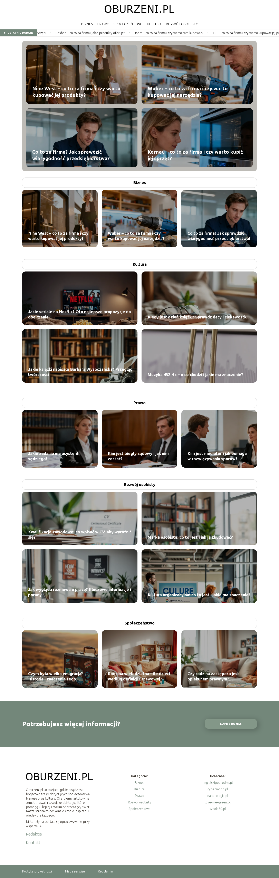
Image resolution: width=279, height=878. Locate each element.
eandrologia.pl (217, 796)
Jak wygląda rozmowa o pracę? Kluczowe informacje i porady (79, 592)
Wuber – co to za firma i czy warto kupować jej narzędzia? (188, 92)
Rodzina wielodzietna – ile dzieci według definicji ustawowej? (139, 676)
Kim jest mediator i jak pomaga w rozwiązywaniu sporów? (217, 456)
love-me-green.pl (218, 802)
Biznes (87, 24)
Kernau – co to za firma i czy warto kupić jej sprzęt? (195, 155)
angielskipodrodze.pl (218, 782)
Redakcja (34, 834)
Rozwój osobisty (182, 24)
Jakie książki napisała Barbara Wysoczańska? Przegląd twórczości (80, 372)
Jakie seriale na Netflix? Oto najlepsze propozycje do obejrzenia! (79, 314)
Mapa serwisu (75, 871)
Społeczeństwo (128, 24)
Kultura (154, 24)
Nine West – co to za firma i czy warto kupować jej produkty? (76, 92)
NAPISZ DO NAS (231, 723)
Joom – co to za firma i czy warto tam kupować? (110, 33)
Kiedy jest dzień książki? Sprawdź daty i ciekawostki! (198, 317)
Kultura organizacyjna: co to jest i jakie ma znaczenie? (199, 594)
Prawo (103, 24)
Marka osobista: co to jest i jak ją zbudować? (190, 537)
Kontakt (33, 842)
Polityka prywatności (37, 871)
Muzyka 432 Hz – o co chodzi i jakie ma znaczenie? (195, 374)
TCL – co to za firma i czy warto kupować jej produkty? (193, 33)
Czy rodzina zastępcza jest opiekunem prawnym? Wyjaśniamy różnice (213, 676)
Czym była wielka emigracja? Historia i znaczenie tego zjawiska (55, 676)
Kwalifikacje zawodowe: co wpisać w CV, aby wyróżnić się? (80, 534)
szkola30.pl (218, 809)
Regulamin (105, 871)
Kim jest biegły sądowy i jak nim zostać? (138, 456)
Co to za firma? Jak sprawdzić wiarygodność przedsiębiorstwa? (70, 155)
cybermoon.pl (218, 789)
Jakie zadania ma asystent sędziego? (53, 456)
